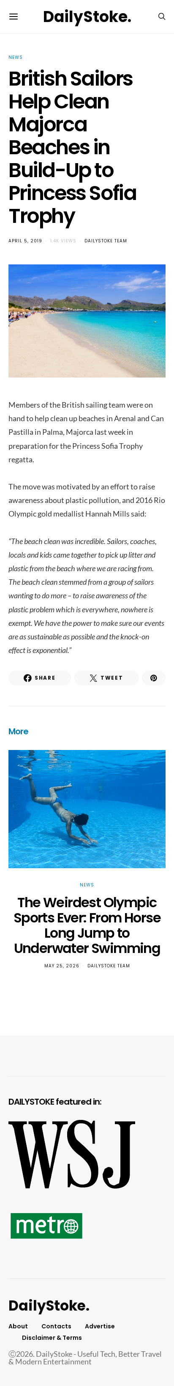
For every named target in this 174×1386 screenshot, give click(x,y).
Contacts (56, 1326)
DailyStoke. (87, 17)
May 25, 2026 (61, 966)
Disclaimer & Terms (52, 1337)
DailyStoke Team (105, 241)
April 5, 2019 (25, 241)
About (18, 1326)
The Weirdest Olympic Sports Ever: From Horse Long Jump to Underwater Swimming (87, 925)
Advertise (100, 1326)
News (15, 57)
